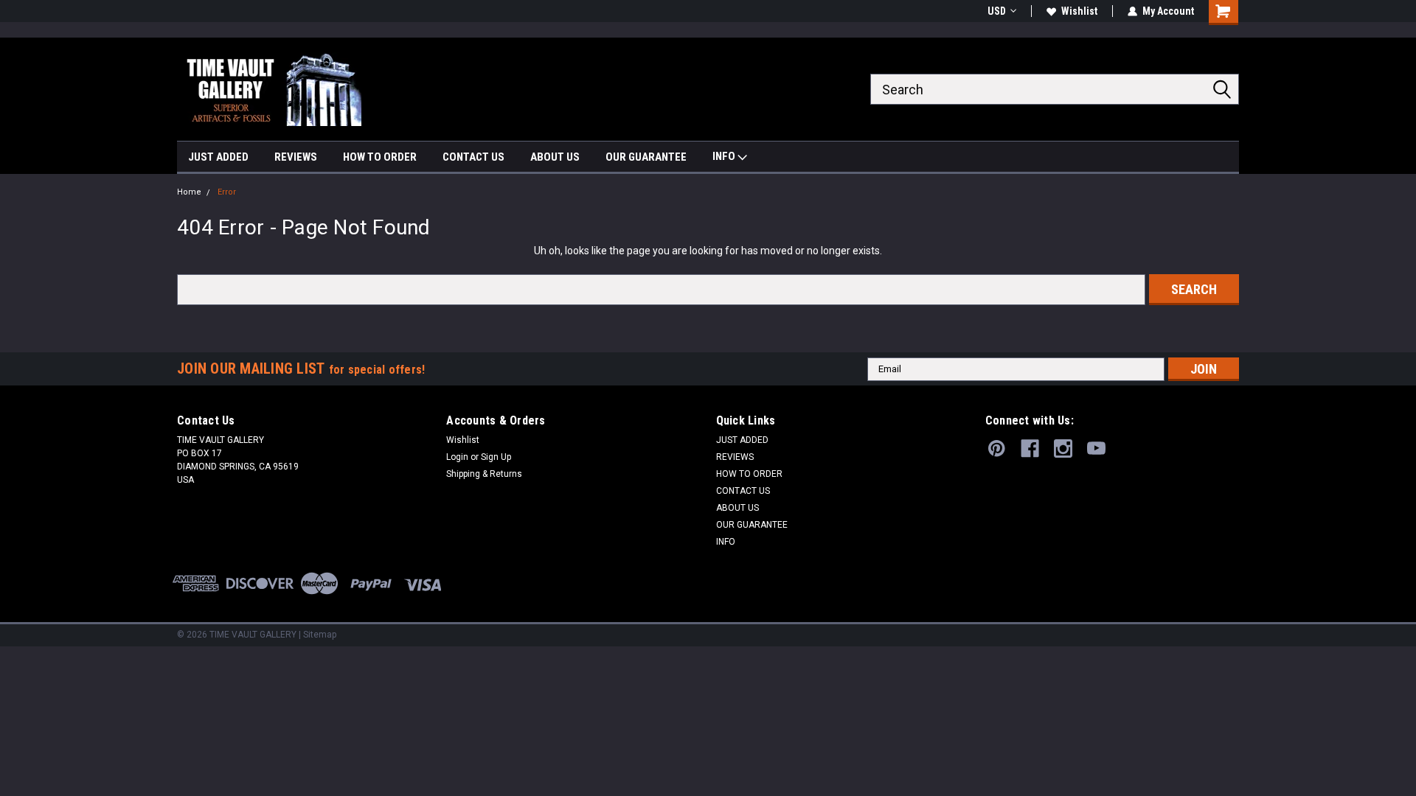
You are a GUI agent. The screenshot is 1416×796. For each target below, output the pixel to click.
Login (457, 457)
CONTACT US (473, 157)
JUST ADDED (218, 157)
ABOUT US (555, 157)
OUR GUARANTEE (646, 157)
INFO (725, 156)
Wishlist (1079, 11)
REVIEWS (295, 157)
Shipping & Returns (484, 474)
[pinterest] (997, 448)
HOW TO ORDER (380, 157)
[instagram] (1063, 448)
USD (997, 11)
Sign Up (496, 457)
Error (227, 192)
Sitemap (319, 634)
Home (189, 192)
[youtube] (1096, 448)
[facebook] (1030, 448)
